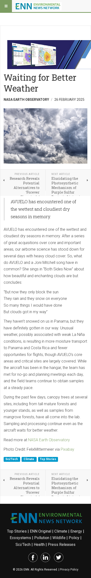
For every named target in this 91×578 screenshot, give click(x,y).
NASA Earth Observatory (49, 440)
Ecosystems (20, 537)
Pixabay (67, 449)
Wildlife (59, 537)
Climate (29, 459)
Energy (76, 531)
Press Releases (61, 544)
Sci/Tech (11, 459)
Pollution (41, 537)
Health (39, 544)
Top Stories (48, 459)
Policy (74, 537)
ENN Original (40, 531)
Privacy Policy (69, 569)
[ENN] (38, 6)
